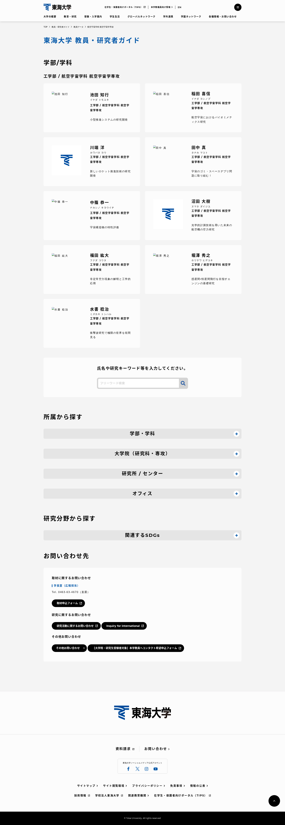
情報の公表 (197, 785)
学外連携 (168, 16)
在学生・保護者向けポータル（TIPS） (124, 7)
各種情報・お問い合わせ (223, 16)
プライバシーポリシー (147, 785)
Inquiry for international (123, 626)
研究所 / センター (142, 473)
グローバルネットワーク (141, 16)
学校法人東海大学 (107, 795)
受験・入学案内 (93, 16)
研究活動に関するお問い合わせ (75, 626)
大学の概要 (50, 16)
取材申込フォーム (67, 603)
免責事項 (176, 785)
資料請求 (123, 749)
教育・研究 (70, 16)
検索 (183, 383)
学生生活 (115, 16)
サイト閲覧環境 (113, 785)
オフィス (142, 493)
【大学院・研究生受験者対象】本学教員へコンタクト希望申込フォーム (135, 648)
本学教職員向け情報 (161, 7)
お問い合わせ (155, 749)
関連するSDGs (142, 535)
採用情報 (80, 795)
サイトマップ (86, 785)
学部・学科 (142, 433)
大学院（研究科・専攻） (143, 453)
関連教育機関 (137, 795)
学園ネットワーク (191, 16)
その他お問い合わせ (68, 648)
